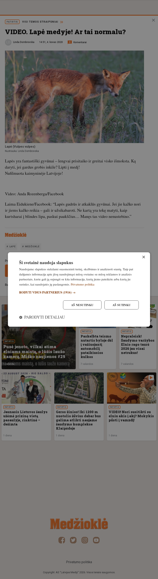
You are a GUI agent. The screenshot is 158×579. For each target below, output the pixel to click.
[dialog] (79, 289)
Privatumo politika (82, 284)
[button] (79, 292)
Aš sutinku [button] (122, 305)
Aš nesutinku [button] (82, 305)
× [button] (143, 257)
